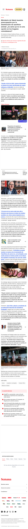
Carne (3, 383)
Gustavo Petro (22, 383)
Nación (7, 15)
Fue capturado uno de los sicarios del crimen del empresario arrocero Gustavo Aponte (10, 173)
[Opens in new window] (4, 512)
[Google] (2, 512)
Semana (3, 15)
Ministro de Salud (5, 385)
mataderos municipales (12, 383)
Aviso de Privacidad (6, 515)
